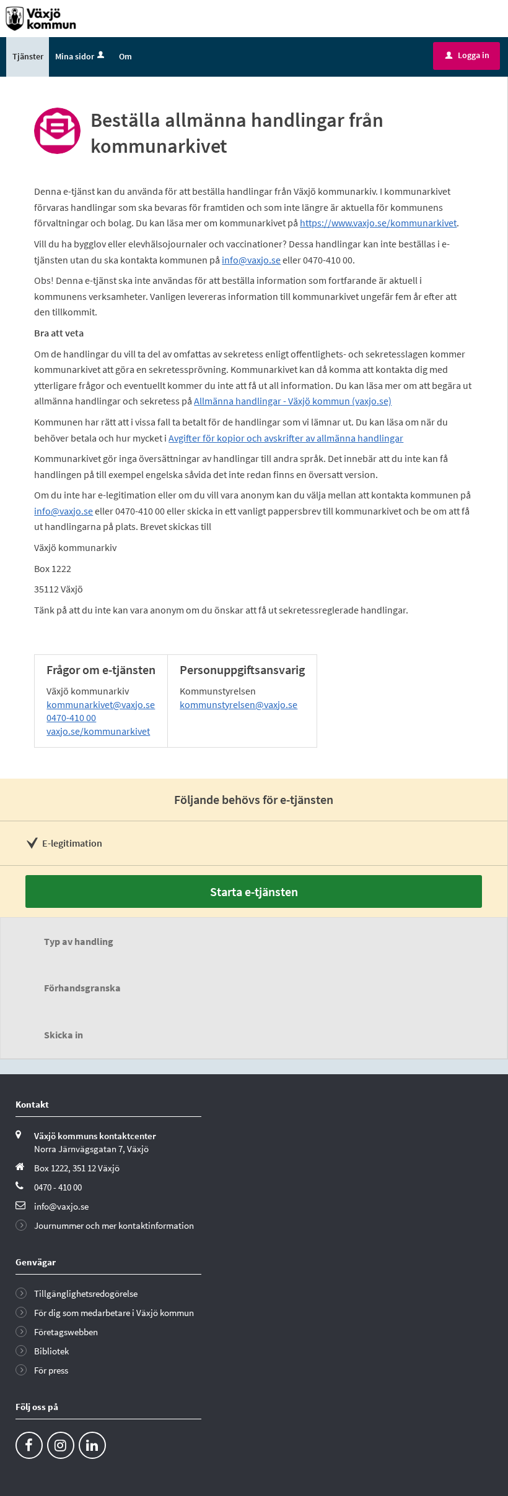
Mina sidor (74, 56)
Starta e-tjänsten (254, 891)
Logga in (467, 55)
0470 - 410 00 (58, 1187)
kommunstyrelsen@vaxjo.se (238, 704)
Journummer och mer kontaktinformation (114, 1225)
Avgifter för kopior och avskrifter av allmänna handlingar (286, 438)
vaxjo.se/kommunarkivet (98, 731)
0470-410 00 (71, 717)
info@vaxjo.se (251, 260)
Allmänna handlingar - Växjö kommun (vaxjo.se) (293, 401)
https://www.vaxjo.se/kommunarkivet (378, 222)
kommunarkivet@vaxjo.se (100, 704)
